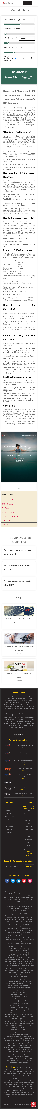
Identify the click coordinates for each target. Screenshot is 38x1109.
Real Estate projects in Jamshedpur (19, 950)
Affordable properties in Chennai (19, 1012)
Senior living (28, 820)
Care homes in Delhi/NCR (26, 930)
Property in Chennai (12, 1051)
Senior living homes (10, 961)
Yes (22, 58)
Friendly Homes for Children (19, 976)
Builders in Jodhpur (24, 936)
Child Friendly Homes (28, 970)
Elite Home (19, 1040)
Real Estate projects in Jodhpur (18, 948)
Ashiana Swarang (24, 1042)
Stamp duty (7, 1038)
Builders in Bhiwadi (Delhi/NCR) (13, 934)
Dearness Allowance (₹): (13, 29)
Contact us (9, 829)
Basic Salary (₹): (10, 19)
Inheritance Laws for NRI (19, 1055)
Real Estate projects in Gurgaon (18, 954)
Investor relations (29, 833)
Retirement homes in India (25, 961)
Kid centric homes (29, 817)
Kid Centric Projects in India (26, 969)
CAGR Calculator (8, 504)
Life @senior (9, 820)
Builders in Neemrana (19, 941)
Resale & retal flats (11, 1025)
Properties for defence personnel (19, 1029)
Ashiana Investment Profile (26, 1031)
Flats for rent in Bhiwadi (26, 1014)
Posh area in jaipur (27, 1036)
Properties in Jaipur (10, 917)
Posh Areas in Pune (24, 1044)
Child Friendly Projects (27, 972)
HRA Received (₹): (11, 38)
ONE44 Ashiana (29, 1040)
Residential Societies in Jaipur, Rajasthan (19, 987)
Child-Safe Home (14, 1053)
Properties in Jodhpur (10, 919)
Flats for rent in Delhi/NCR (12, 1016)
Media (9, 813)
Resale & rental (28, 829)
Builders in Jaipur (29, 934)
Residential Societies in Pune (19, 992)
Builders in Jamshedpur (12, 937)
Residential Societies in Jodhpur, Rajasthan (19, 985)
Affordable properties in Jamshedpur (19, 1001)
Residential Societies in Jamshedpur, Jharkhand (19, 983)
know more (19, 734)
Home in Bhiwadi (25, 1049)
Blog (29, 810)
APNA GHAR (25, 1053)
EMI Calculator (7, 508)
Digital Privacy (11, 1045)
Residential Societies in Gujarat (19, 990)
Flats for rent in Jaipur (28, 1020)
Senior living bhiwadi (12, 926)
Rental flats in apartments (19, 1027)
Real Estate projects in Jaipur (19, 945)
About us (9, 807)
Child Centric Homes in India (12, 970)
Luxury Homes (13, 1042)
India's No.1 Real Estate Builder (19, 908)
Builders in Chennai (27, 937)
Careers (9, 823)
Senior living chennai (26, 926)
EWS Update (29, 839)
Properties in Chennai (12, 921)
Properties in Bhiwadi (27, 915)
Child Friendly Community (19, 974)
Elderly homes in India (28, 965)
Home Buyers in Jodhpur (13, 1058)
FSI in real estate (17, 1038)
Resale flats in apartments (25, 1025)
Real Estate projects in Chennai (19, 952)
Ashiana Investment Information (19, 1034)
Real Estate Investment (19, 1033)
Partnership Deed (26, 1060)
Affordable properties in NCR (19, 1007)
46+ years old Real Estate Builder (19, 914)
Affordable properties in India (19, 996)
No (32, 58)
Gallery (29, 845)
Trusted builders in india (11, 915)
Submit (29, 867)
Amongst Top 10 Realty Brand (19, 912)
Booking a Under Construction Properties (19, 1056)
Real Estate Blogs (9, 1040)
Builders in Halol (12, 936)
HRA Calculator (7, 520)
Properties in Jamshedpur (26, 919)
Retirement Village (11, 963)
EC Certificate (29, 842)
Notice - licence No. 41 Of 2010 (28, 807)
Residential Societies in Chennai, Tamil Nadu (19, 989)
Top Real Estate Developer (19, 910)
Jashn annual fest (9, 816)
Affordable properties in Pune (19, 1011)
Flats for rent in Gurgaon (12, 1022)
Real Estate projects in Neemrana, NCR (19, 958)
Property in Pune (27, 1058)
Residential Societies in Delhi (19, 979)
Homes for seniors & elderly (11, 965)
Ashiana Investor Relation (12, 1036)
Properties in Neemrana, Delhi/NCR (19, 925)
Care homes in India (25, 928)
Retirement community (25, 963)
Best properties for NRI (10, 1031)
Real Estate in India (11, 906)
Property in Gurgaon (25, 1051)
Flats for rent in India (11, 1014)
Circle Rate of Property (13, 1060)
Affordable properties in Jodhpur (19, 1003)
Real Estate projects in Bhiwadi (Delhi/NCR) (19, 943)
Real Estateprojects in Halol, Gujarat (19, 947)
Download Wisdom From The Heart (28, 849)
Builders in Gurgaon (11, 939)
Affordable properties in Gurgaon (19, 1005)
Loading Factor (12, 1044)
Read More (19, 625)
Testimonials (9, 810)
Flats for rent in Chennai (10, 1023)
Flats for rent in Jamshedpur (11, 1020)
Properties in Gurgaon (26, 921)
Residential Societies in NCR (19, 994)
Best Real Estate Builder (25, 906)
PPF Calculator (7, 524)
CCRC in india (26, 932)
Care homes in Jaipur (10, 930)
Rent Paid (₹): (9, 47)
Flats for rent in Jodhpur (19, 1018)
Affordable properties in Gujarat (19, 1009)
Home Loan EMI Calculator (11, 516)
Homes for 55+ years (10, 967)
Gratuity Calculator (8, 512)
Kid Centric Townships (10, 969)
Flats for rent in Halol (27, 1016)
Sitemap (9, 832)
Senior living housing (28, 959)
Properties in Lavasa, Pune (19, 923)
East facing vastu (29, 1038)
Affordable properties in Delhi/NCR (19, 998)
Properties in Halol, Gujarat (25, 917)
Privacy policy (29, 836)
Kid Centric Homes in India (25, 967)
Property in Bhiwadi (13, 1049)
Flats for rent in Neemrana (27, 1023)
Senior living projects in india (12, 959)
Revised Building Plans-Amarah (29, 853)
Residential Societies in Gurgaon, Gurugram (19, 981)
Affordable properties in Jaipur (19, 1000)
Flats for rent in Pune (27, 1022)
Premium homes (29, 813)
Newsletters (9, 826)
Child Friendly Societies (11, 972)
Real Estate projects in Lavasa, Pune (19, 956)
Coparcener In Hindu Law (11, 1047)
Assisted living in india (14, 932)
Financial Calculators (9, 500)
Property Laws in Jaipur (24, 1045)
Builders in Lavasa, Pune (25, 939)
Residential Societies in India (19, 978)
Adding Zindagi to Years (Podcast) (19, 1062)
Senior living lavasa (12, 928)
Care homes (28, 826)
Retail (28, 823)
